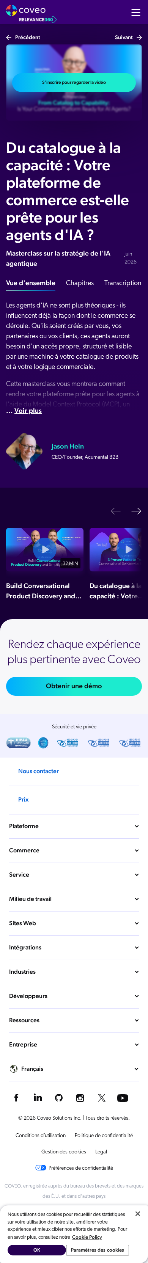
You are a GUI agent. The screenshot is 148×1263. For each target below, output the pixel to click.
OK (36, 1250)
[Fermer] (137, 1213)
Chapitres (80, 283)
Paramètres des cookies (97, 1250)
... (24, 410)
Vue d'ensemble (30, 283)
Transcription (122, 283)
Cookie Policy (87, 1237)
